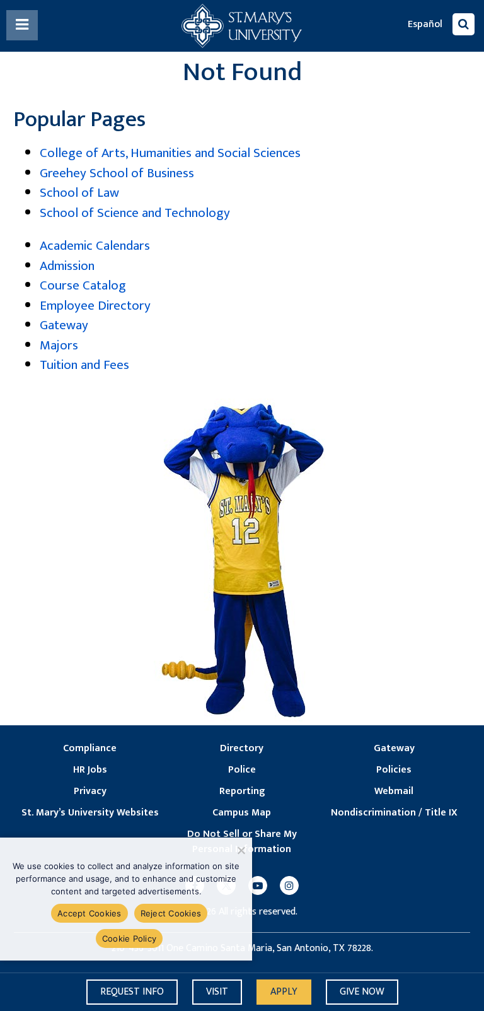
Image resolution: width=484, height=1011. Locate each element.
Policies (394, 770)
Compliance (90, 748)
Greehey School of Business (117, 173)
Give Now (362, 991)
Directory (241, 748)
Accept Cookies (89, 913)
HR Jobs (90, 770)
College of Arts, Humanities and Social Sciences (170, 153)
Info (132, 991)
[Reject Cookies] (240, 850)
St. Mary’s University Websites (90, 813)
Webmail (393, 791)
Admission (67, 266)
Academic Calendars (95, 246)
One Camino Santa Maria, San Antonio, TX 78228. (269, 948)
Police (242, 770)
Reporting (242, 791)
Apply (283, 991)
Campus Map (241, 813)
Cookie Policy (129, 938)
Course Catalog (83, 285)
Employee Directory (95, 306)
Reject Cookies (171, 913)
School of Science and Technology (135, 213)
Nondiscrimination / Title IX (394, 813)
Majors (59, 345)
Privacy (90, 791)
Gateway (64, 325)
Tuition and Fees (84, 365)
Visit (217, 991)
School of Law (79, 193)
